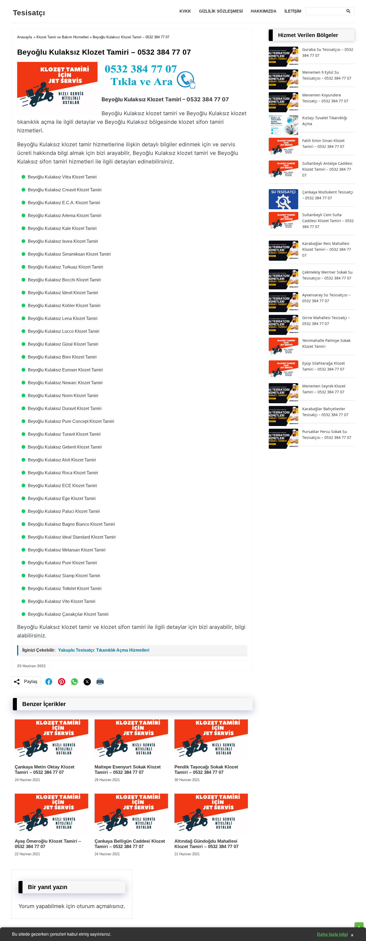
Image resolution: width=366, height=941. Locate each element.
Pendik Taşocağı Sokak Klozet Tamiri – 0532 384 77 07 (206, 769)
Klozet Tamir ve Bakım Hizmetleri (62, 37)
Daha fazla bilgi (332, 934)
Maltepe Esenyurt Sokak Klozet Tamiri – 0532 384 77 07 (128, 769)
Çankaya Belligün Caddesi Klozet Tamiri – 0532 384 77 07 (130, 844)
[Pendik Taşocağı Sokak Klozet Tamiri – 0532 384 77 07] (211, 759)
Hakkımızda (264, 11)
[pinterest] (62, 682)
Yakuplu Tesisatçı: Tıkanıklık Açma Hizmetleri (103, 650)
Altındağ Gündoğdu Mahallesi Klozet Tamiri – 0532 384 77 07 (206, 844)
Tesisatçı (29, 13)
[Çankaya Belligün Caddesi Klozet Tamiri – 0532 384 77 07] (131, 834)
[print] (100, 682)
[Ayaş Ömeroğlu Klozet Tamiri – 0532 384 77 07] (51, 834)
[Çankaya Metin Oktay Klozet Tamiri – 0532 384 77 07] (51, 759)
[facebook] (49, 682)
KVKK (185, 11)
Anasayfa (24, 37)
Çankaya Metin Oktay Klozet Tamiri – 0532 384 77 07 (44, 769)
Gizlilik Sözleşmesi (221, 11)
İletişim (293, 11)
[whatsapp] (74, 682)
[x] (87, 682)
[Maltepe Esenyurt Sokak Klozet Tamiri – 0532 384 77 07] (131, 759)
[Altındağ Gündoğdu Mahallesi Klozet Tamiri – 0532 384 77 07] (211, 834)
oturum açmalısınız (100, 906)
